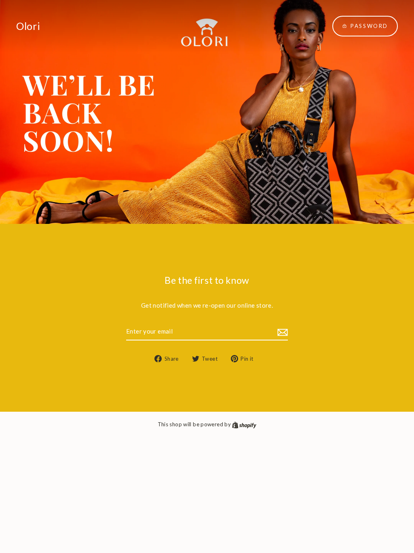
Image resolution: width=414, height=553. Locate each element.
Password (369, 26)
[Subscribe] (281, 332)
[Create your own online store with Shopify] (244, 424)
